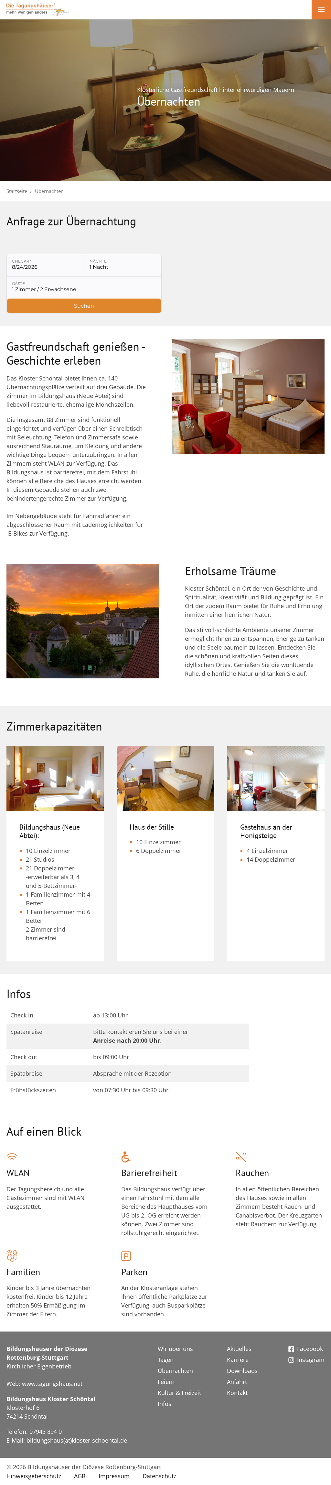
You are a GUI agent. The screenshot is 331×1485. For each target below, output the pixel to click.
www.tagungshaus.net (52, 1384)
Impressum (114, 1476)
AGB (80, 1476)
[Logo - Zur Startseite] (38, 9)
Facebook (310, 1349)
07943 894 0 (45, 1431)
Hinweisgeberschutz (33, 1476)
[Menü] (321, 9)
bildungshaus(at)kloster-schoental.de (77, 1440)
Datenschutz (159, 1476)
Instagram (311, 1360)
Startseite (16, 191)
